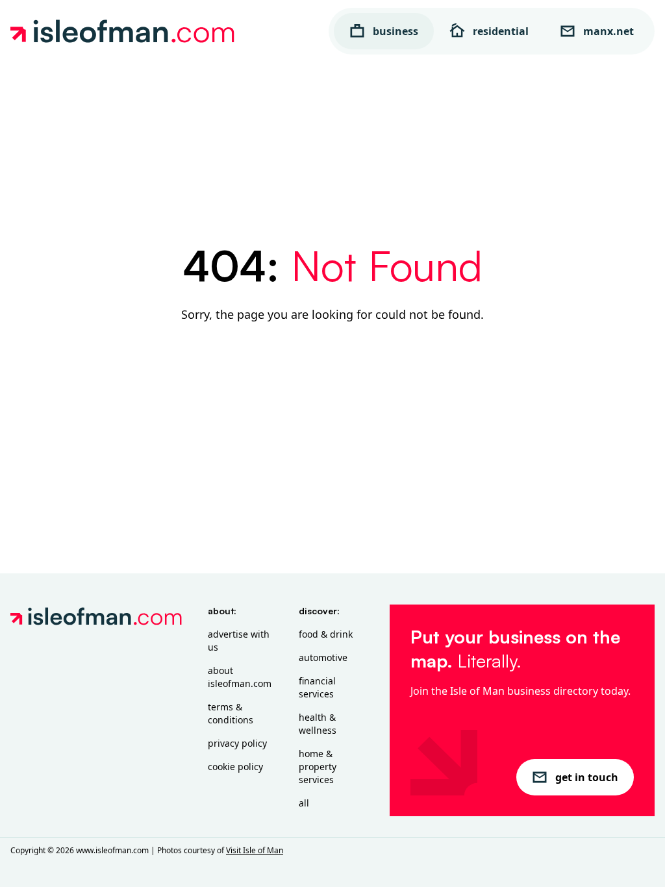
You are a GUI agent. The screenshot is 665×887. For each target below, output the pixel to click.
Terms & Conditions (230, 713)
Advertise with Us (239, 640)
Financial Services (317, 687)
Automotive (323, 657)
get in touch (586, 777)
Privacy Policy (237, 743)
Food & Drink (326, 634)
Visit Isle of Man (254, 850)
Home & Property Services (317, 766)
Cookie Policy (235, 766)
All (304, 803)
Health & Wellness (317, 723)
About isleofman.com (239, 677)
